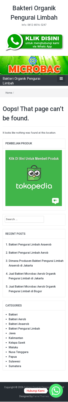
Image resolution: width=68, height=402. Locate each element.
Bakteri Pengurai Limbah (24, 328)
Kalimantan (16, 338)
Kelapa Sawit (17, 342)
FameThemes (41, 396)
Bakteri (13, 314)
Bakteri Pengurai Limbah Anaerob (30, 244)
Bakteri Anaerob (19, 324)
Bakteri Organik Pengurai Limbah (42, 387)
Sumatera (15, 366)
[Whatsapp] (56, 391)
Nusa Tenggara (18, 352)
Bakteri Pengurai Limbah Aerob (28, 252)
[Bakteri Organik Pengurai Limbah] (34, 65)
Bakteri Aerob (17, 319)
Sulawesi (14, 361)
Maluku (13, 347)
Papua (13, 356)
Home (9, 92)
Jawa (12, 333)
